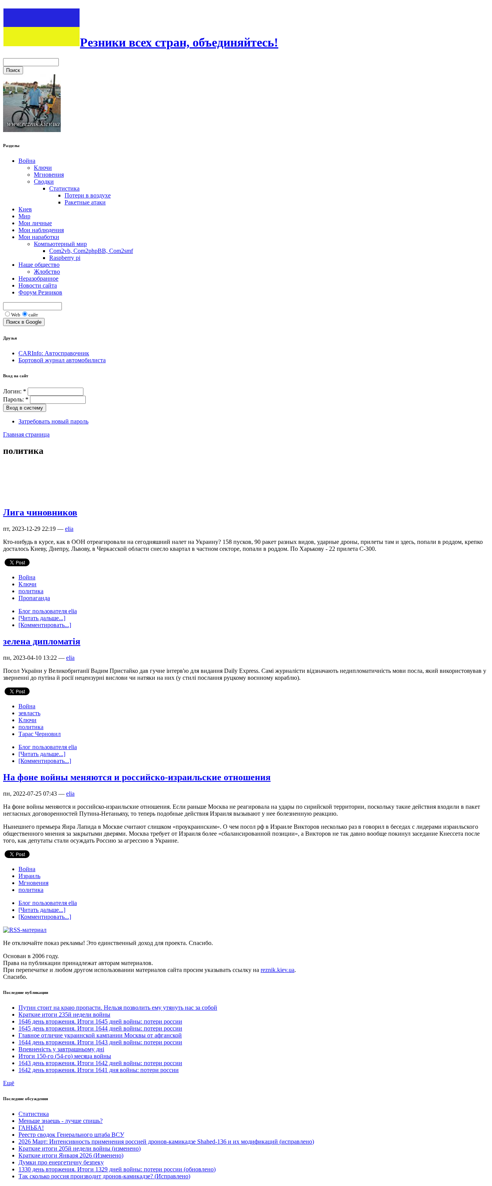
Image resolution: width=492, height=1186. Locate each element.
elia (69, 528)
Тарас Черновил (39, 734)
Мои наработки (38, 237)
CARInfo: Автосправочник (53, 353)
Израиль (29, 876)
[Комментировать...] (44, 625)
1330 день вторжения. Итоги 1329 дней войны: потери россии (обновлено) (117, 1169)
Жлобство (47, 271)
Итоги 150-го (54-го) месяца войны (64, 1056)
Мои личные (35, 223)
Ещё (8, 1083)
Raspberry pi (64, 257)
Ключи (43, 167)
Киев (25, 209)
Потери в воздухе (88, 195)
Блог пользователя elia (47, 611)
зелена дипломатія (41, 641)
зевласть (29, 713)
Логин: (14, 391)
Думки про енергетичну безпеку (61, 1162)
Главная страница (26, 434)
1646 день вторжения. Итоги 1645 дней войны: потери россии (100, 1021)
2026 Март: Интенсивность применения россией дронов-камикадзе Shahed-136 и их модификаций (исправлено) (166, 1141)
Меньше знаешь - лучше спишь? (60, 1120)
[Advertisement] (143, 481)
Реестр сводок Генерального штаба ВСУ (71, 1134)
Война (26, 160)
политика (30, 591)
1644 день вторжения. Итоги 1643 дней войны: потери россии (100, 1042)
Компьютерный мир (60, 244)
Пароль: (15, 399)
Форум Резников (40, 292)
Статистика (64, 188)
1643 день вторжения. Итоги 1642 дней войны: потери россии (100, 1063)
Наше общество (39, 264)
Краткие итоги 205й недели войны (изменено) (79, 1148)
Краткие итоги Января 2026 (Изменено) (70, 1155)
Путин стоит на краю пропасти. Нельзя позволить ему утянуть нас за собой (117, 1007)
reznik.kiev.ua (277, 970)
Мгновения (49, 174)
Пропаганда (34, 598)
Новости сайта (37, 285)
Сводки (44, 181)
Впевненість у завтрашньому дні (61, 1049)
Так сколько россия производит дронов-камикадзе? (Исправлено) (104, 1176)
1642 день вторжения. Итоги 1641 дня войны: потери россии (98, 1070)
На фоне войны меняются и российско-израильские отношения (137, 777)
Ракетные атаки (85, 202)
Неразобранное (38, 278)
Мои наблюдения (41, 230)
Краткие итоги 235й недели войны (64, 1014)
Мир (24, 216)
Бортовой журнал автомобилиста (62, 360)
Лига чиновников (40, 512)
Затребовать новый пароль (53, 421)
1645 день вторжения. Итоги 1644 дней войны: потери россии (100, 1028)
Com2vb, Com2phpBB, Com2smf (91, 251)
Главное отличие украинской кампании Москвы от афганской (100, 1035)
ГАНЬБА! (31, 1127)
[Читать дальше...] (41, 618)
